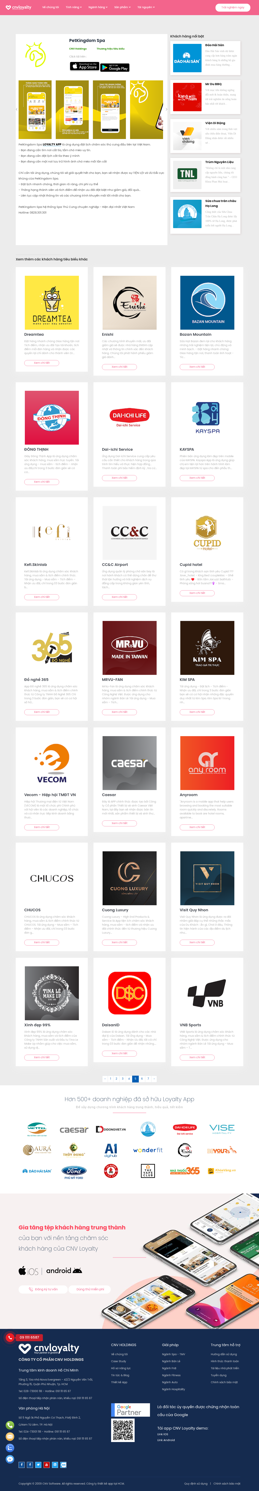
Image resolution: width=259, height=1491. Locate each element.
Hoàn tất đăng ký (159, 115)
